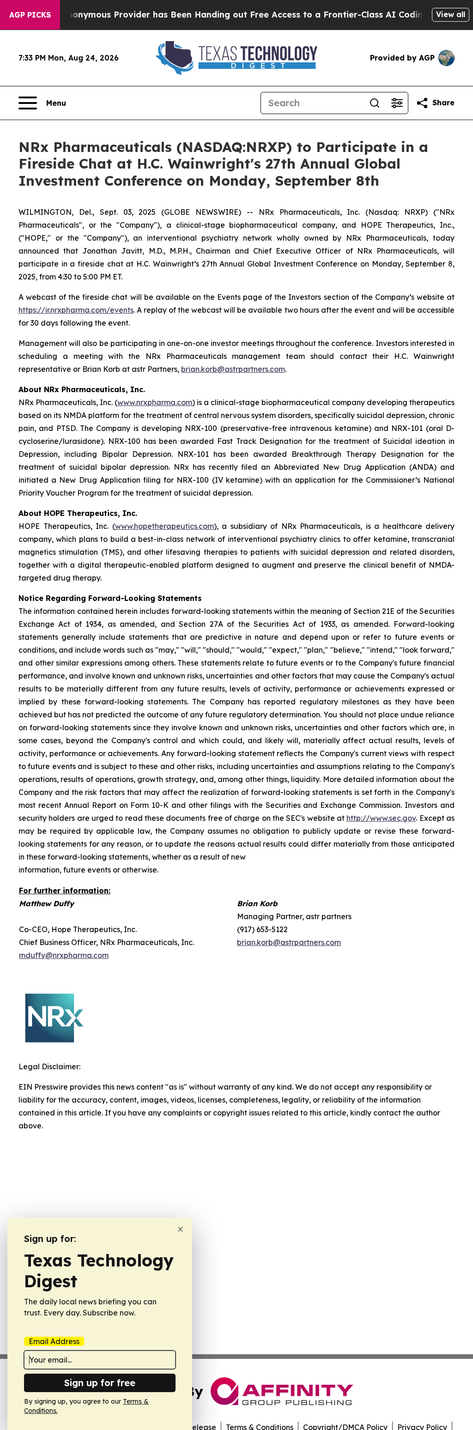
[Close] (180, 1229)
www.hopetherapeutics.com (164, 526)
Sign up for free (99, 1382)
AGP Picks (30, 14)
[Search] (375, 103)
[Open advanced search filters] (397, 103)
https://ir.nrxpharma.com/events (75, 310)
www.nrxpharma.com (154, 402)
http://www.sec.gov (381, 818)
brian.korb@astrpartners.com (233, 369)
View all (450, 14)
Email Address (54, 1341)
